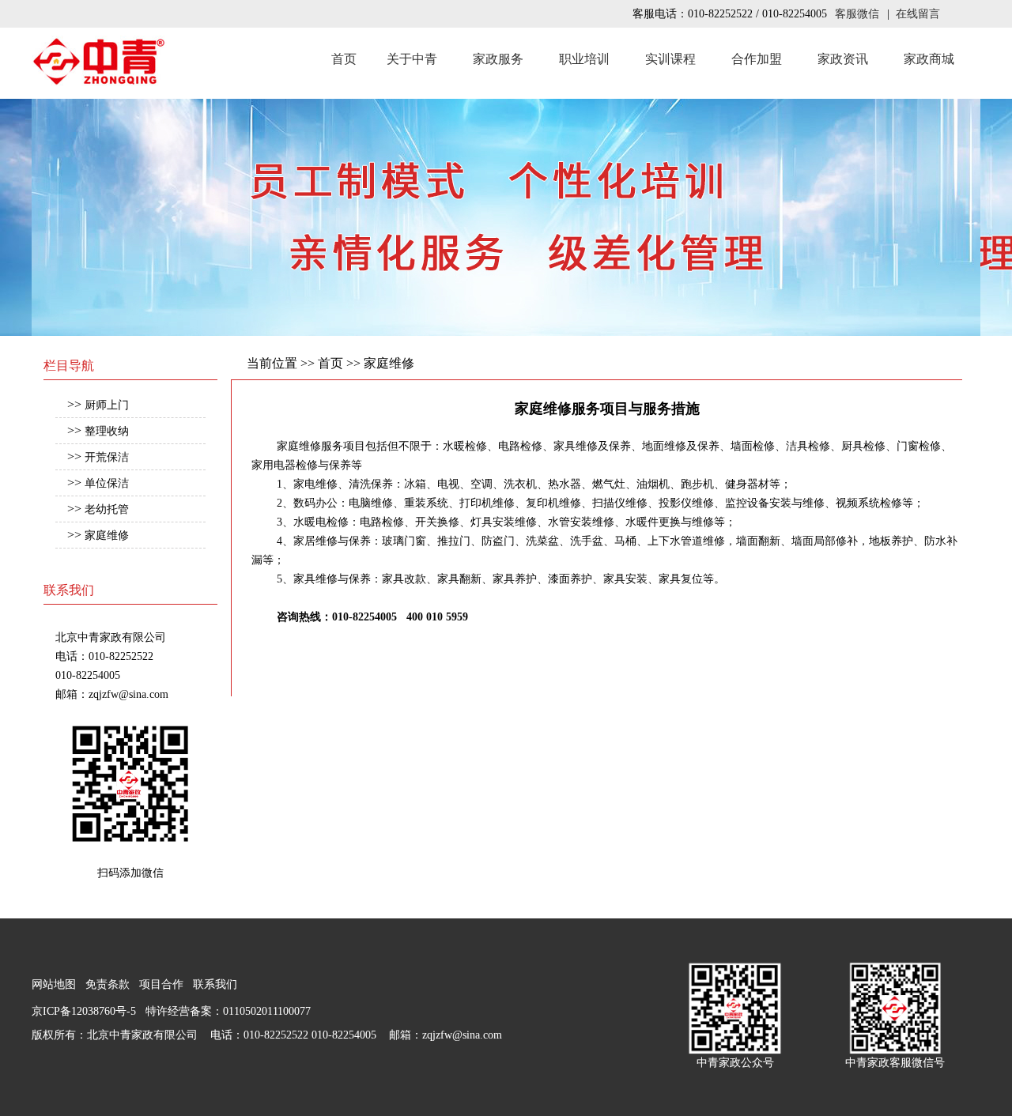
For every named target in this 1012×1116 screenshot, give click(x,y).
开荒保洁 (107, 457)
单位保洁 (107, 483)
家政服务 (498, 59)
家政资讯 (843, 59)
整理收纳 (107, 431)
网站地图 (54, 984)
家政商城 (929, 59)
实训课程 (670, 59)
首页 (344, 59)
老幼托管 (107, 509)
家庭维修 (107, 535)
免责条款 (107, 984)
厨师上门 (107, 405)
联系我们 (215, 984)
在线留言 (918, 14)
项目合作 (161, 984)
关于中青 (412, 59)
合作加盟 (756, 59)
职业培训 (584, 59)
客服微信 (857, 14)
